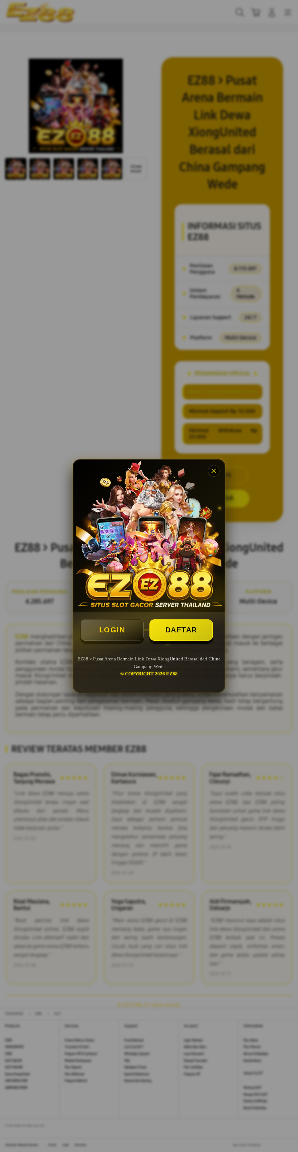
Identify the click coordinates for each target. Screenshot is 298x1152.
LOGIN (112, 630)
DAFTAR (181, 630)
